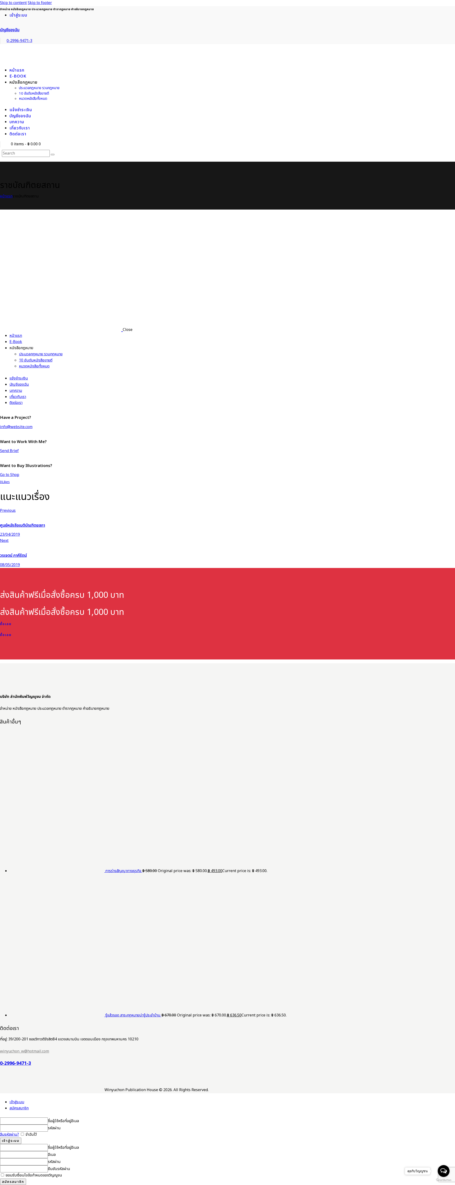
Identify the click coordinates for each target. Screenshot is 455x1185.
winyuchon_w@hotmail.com (24, 1051)
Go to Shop (9, 475)
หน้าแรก (6, 196)
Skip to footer (40, 3)
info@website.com (16, 427)
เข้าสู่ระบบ (16, 1102)
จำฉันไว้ (31, 1134)
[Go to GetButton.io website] (443, 1180)
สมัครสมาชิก (19, 1108)
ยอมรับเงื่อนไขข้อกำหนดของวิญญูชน (33, 1175)
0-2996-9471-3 (15, 1064)
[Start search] (53, 154)
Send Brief (9, 451)
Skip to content (13, 3)
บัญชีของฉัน (9, 30)
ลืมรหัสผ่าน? (9, 1134)
